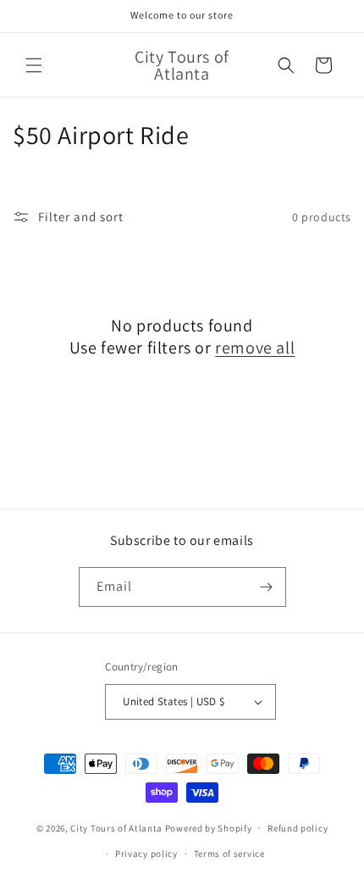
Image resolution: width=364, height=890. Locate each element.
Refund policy (297, 828)
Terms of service (229, 853)
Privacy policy (146, 853)
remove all (255, 348)
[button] (33, 65)
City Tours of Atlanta (116, 827)
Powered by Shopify (208, 827)
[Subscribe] (266, 587)
